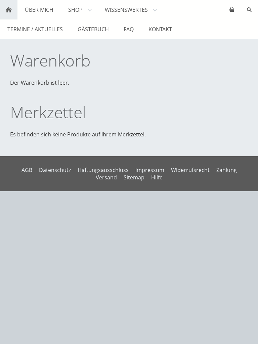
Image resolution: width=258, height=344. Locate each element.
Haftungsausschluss (103, 170)
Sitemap (134, 177)
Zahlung (226, 170)
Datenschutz (55, 170)
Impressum (149, 170)
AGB (27, 170)
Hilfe (157, 177)
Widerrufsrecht (190, 170)
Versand (106, 177)
